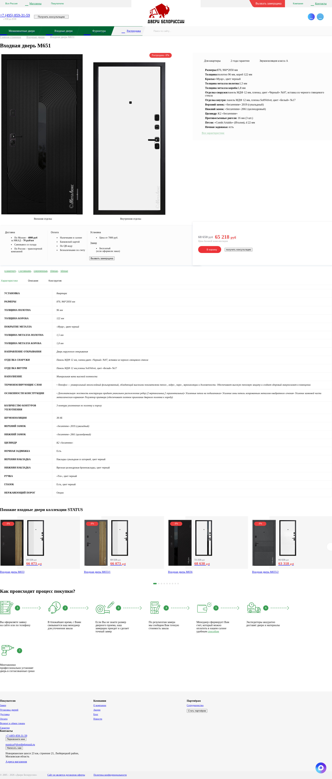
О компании (99, 705)
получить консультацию (238, 249)
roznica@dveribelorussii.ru (20, 744)
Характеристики (9, 280)
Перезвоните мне (16, 739)
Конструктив (55, 280)
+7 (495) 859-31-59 (15, 15)
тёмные (54, 271)
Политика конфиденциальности (110, 775)
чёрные (64, 271)
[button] (155, 583)
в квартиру (10, 271)
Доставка (5, 714)
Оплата (3, 719)
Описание (33, 280)
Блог (95, 714)
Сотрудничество (195, 705)
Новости (97, 719)
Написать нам (14, 748)
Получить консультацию (51, 16)
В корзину (212, 249)
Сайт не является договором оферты (66, 775)
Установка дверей (9, 710)
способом (213, 631)
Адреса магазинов (16, 761)
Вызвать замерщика (269, 3)
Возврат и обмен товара (12, 723)
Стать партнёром (197, 710)
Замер (3, 705)
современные (40, 271)
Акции (96, 710)
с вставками (25, 271)
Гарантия (5, 728)
